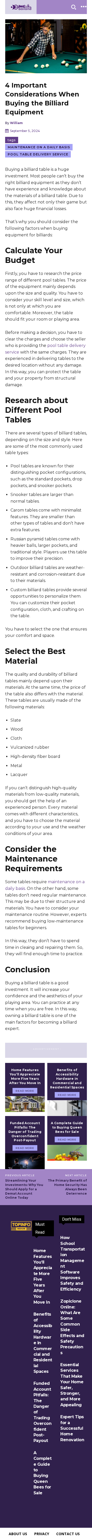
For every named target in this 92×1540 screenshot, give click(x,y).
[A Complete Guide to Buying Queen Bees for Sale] (67, 1153)
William (16, 123)
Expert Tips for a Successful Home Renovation (72, 1428)
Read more (25, 1091)
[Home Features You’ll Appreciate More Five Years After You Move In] (25, 1104)
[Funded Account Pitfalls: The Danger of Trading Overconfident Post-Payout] (25, 1161)
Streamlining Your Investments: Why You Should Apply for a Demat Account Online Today (24, 1189)
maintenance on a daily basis (39, 147)
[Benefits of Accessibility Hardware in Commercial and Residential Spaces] (67, 1108)
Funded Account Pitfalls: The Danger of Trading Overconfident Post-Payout (24, 1131)
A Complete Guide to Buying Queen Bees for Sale (67, 1127)
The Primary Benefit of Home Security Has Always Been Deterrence (67, 1187)
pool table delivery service (38, 154)
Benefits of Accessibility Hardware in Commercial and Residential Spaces (67, 1078)
